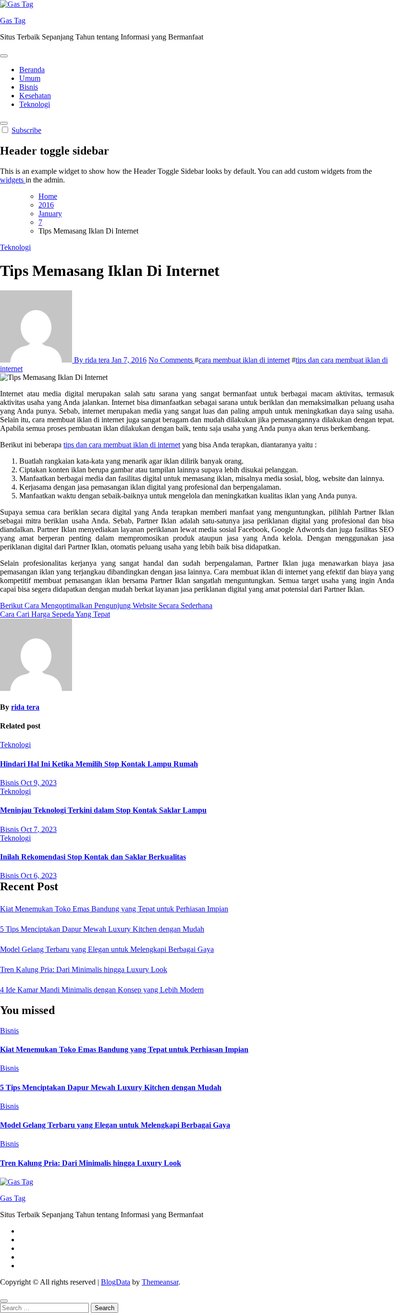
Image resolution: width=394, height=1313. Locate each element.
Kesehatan (35, 95)
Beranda (32, 69)
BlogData (115, 1282)
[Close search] (4, 1301)
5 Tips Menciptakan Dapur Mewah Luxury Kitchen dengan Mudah (102, 929)
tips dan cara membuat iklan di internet (121, 445)
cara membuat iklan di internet (244, 360)
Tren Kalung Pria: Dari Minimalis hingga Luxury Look (83, 969)
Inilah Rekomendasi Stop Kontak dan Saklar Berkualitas (93, 857)
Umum (29, 78)
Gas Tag (12, 20)
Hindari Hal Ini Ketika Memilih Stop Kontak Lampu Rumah (99, 764)
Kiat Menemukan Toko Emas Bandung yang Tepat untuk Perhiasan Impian (114, 909)
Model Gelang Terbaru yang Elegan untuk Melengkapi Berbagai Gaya (107, 949)
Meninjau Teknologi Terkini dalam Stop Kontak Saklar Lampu (103, 810)
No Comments (171, 360)
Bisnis (28, 87)
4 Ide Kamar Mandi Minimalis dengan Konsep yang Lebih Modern (102, 990)
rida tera (25, 707)
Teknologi (34, 104)
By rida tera (91, 360)
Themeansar (160, 1282)
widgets (12, 180)
